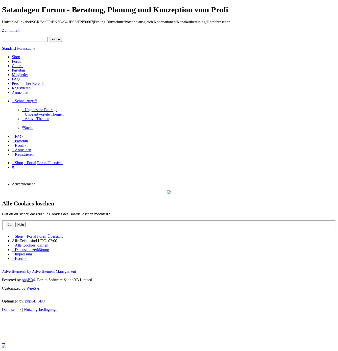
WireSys (33, 288)
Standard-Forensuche (18, 48)
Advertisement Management (54, 271)
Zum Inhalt (10, 30)
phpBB (27, 280)
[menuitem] (39, 110)
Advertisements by (16, 271)
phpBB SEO (35, 301)
